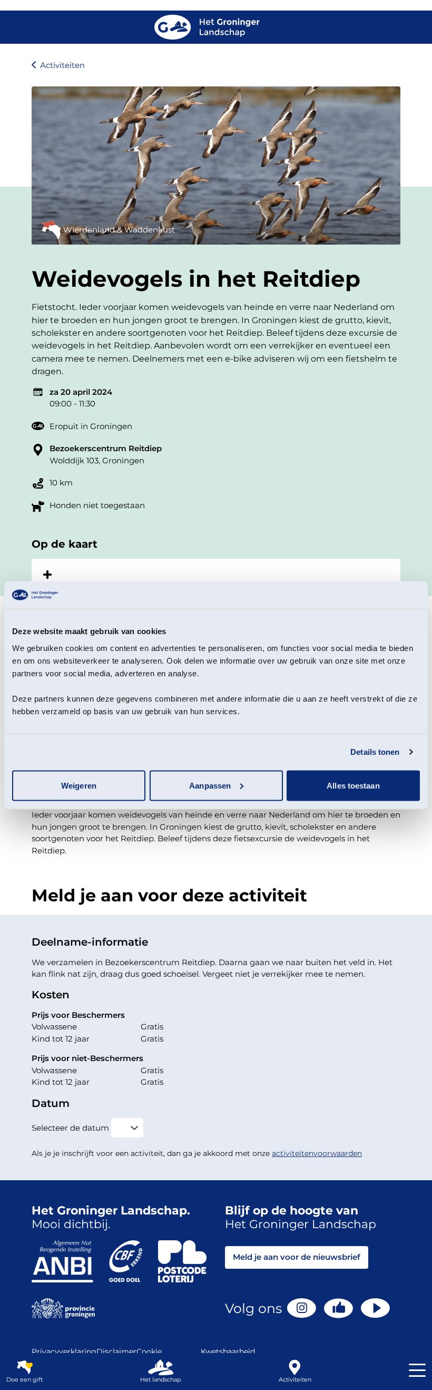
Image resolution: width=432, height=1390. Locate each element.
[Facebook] (338, 1308)
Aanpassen (210, 785)
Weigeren (78, 785)
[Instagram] (301, 1308)
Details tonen (374, 751)
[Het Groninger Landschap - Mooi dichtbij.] (207, 27)
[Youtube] (375, 1308)
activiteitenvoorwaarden (317, 1153)
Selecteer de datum (70, 1128)
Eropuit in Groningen (91, 426)
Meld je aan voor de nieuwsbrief (296, 1257)
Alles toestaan (353, 785)
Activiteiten (62, 65)
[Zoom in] (47, 574)
